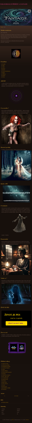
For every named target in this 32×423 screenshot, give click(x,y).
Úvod (2, 27)
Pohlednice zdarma (6, 375)
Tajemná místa (5, 363)
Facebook (4, 389)
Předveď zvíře (5, 379)
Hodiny (3, 75)
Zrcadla (3, 64)
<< (4, 395)
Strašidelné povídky (6, 366)
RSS (13, 419)
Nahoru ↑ (28, 419)
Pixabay (4, 373)
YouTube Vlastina (5, 368)
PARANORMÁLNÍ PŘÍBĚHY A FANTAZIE (13, 4)
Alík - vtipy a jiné (5, 376)
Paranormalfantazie (6, 71)
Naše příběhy (5, 370)
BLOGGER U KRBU (6, 388)
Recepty (4, 380)
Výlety (3, 369)
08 (14, 395)
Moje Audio (4, 382)
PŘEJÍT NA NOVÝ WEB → (16, 323)
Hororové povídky (5, 365)
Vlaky (3, 65)
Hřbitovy (4, 74)
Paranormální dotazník (6, 372)
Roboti (3, 69)
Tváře (3, 66)
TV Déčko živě (5, 378)
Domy (3, 76)
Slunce (3, 68)
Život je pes (4, 386)
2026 (17, 395)
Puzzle (3, 385)
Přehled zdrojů (5, 402)
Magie (3, 72)
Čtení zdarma (5, 383)
